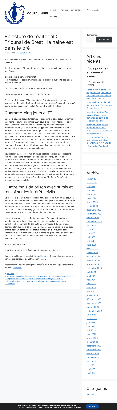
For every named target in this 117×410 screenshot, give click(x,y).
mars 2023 (91, 334)
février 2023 (92, 338)
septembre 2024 (94, 268)
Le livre (56, 250)
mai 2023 (90, 326)
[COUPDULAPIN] (15, 13)
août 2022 (91, 361)
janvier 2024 (92, 295)
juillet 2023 (91, 318)
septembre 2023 (94, 311)
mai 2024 (90, 280)
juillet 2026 (91, 183)
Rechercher (91, 35)
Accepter (92, 406)
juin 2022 (90, 369)
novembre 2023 (93, 303)
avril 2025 (91, 241)
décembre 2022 (93, 346)
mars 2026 (91, 198)
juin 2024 (90, 276)
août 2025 (91, 225)
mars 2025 (91, 245)
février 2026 (92, 202)
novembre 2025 (93, 214)
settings (78, 407)
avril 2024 (91, 284)
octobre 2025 (92, 218)
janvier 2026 (92, 206)
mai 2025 (90, 237)
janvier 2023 (92, 342)
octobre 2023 (92, 307)
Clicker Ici (44, 256)
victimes (53, 17)
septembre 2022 (94, 357)
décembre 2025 (93, 210)
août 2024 (91, 272)
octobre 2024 (92, 264)
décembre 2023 (93, 299)
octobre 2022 (92, 353)
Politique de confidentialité (71, 10)
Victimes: (10, 274)
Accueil (53, 10)
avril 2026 (91, 194)
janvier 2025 (92, 252)
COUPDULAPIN (37, 13)
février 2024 (92, 291)
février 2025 (92, 249)
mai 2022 (90, 373)
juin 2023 (90, 322)
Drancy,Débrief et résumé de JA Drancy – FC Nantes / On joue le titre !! (99, 105)
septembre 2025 (94, 221)
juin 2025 (90, 233)
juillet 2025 (91, 229)
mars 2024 (91, 287)
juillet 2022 (91, 365)
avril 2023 (91, 330)
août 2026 (91, 179)
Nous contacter (93, 10)
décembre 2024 (93, 256)
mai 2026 (90, 190)
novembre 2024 (93, 260)
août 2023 (91, 315)
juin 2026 (90, 186)
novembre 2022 (93, 350)
